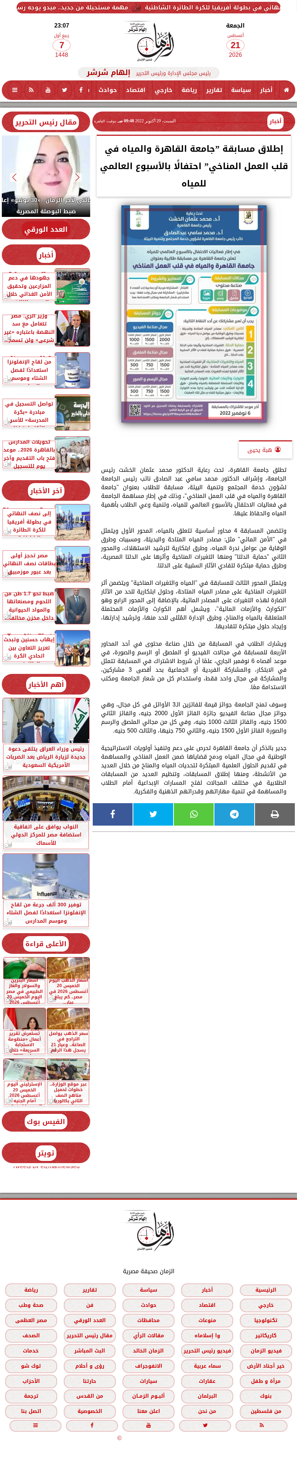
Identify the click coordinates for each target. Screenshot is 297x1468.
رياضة (189, 90)
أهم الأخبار (46, 684)
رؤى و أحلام (89, 1366)
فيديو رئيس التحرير (207, 1351)
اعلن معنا (148, 1411)
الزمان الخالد (148, 1351)
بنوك (266, 1396)
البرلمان (207, 1396)
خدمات (31, 1351)
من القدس (89, 1396)
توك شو (31, 1366)
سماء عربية (207, 1366)
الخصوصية (90, 1411)
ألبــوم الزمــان (148, 1396)
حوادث (108, 90)
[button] (77, 177)
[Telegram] (234, 814)
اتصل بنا (31, 1411)
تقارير (214, 90)
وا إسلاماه (207, 1336)
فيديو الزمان (266, 1351)
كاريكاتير (266, 1336)
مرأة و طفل (266, 1381)
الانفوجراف (148, 1366)
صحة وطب (30, 1305)
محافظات (148, 1320)
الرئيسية (265, 1290)
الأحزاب (31, 1381)
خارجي (163, 90)
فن (89, 1305)
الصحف (31, 1336)
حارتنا (89, 1381)
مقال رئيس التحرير (46, 122)
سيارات (148, 1381)
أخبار (266, 90)
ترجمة (31, 1396)
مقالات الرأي (148, 1336)
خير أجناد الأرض (266, 1366)
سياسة (241, 90)
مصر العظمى (31, 1320)
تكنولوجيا (265, 1320)
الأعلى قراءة (46, 944)
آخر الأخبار (46, 491)
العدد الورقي (46, 229)
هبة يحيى (259, 450)
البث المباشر (89, 1351)
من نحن (207, 1411)
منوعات (207, 1320)
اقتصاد (136, 90)
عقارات (207, 1381)
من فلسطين (266, 1411)
